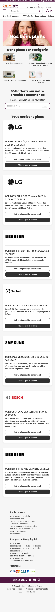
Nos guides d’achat (17, 551)
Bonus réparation (17, 519)
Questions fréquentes (18, 531)
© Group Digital (18, 586)
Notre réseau (15, 543)
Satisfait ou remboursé (19, 524)
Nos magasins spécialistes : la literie (25, 548)
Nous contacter (16, 534)
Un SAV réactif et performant (21, 529)
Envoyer (44, 106)
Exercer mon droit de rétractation (23, 526)
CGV (20, 592)
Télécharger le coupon (27, 165)
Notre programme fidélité (20, 516)
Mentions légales (35, 586)
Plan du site (31, 592)
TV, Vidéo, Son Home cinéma (34, 16)
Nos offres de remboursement (22, 556)
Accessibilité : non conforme (21, 561)
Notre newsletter (16, 558)
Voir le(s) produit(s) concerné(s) (27, 159)
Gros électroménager (11, 16)
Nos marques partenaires (20, 553)
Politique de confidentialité (37, 589)
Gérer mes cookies (14, 589)
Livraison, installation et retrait (22, 521)
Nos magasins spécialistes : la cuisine (25, 546)
